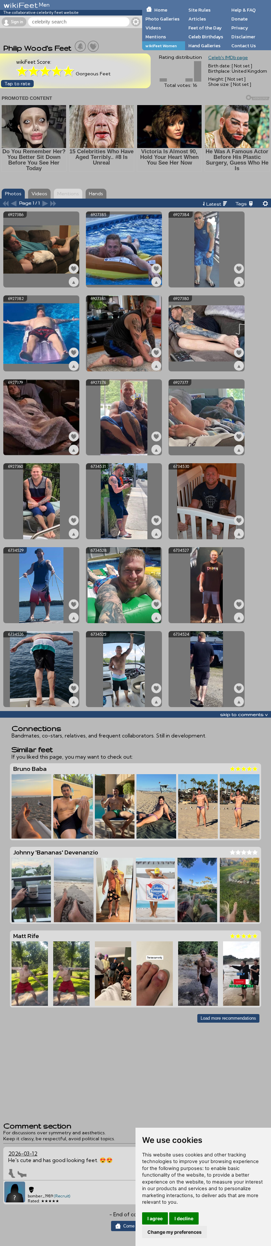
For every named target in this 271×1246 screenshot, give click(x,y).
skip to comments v (244, 714)
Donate (239, 18)
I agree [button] (155, 1218)
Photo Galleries (162, 18)
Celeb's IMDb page (228, 57)
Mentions (155, 36)
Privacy (239, 27)
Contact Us (243, 45)
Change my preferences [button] (174, 1232)
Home (160, 10)
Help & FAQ (243, 10)
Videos (153, 27)
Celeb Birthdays (205, 36)
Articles (197, 18)
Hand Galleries (204, 45)
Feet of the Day (205, 27)
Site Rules (199, 10)
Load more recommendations (228, 1018)
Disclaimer (243, 36)
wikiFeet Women (161, 46)
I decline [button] (183, 1218)
